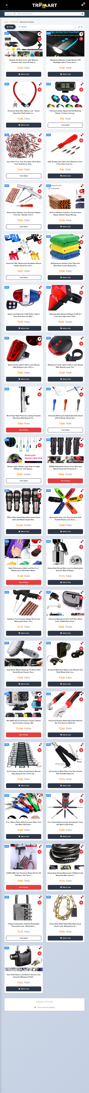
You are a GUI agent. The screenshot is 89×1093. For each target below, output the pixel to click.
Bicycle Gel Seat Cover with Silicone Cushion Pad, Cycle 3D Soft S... (23, 61)
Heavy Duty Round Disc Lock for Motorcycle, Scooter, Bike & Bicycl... (65, 569)
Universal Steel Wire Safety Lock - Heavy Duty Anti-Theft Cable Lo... (24, 112)
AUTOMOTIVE (14, 22)
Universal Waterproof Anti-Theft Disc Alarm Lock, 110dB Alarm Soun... (65, 620)
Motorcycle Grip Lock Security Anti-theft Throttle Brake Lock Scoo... (65, 518)
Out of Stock (23, 430)
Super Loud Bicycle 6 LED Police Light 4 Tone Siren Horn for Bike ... (24, 315)
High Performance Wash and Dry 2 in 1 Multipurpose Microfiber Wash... (24, 569)
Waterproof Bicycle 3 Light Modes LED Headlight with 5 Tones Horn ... (65, 61)
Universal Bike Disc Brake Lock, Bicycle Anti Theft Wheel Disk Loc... (65, 671)
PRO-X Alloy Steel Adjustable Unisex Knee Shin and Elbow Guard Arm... (23, 518)
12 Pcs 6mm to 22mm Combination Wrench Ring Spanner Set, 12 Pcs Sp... (24, 772)
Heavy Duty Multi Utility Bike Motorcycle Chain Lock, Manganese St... (65, 925)
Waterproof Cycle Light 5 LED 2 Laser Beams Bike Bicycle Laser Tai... (65, 366)
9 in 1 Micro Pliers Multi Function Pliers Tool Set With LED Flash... (23, 823)
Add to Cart (25, 74)
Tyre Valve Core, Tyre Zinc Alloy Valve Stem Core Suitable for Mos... (24, 163)
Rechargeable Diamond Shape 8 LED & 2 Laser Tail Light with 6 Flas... (65, 315)
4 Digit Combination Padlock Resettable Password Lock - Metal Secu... (23, 925)
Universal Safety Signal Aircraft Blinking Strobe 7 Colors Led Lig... (65, 112)
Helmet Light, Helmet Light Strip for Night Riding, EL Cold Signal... (23, 468)
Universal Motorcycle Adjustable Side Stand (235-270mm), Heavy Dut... (65, 417)
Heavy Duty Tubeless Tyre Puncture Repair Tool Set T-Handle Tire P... (24, 214)
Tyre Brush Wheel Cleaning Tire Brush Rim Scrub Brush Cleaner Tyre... (23, 671)
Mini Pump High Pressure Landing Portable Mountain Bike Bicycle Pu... (24, 417)
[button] (82, 5)
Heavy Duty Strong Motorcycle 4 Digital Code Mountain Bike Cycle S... (65, 874)
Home (6, 22)
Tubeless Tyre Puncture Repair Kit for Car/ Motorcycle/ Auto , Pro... (23, 620)
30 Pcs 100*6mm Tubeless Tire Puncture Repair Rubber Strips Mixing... (65, 214)
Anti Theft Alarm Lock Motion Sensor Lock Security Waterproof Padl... (23, 976)
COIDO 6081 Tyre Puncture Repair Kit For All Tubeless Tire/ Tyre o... (23, 874)
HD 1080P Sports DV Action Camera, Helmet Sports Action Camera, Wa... (24, 722)
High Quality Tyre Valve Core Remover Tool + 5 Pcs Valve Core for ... (65, 163)
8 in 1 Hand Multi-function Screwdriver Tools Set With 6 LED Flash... (65, 823)
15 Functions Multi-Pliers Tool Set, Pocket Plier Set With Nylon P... (65, 772)
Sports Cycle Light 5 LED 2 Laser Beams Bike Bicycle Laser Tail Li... (24, 366)
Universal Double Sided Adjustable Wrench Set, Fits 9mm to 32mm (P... (65, 722)
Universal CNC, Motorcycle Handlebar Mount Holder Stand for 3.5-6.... (23, 264)
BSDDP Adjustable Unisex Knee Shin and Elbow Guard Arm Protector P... (65, 468)
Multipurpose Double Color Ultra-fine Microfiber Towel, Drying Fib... (65, 264)
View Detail (65, 125)
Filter (11, 27)
